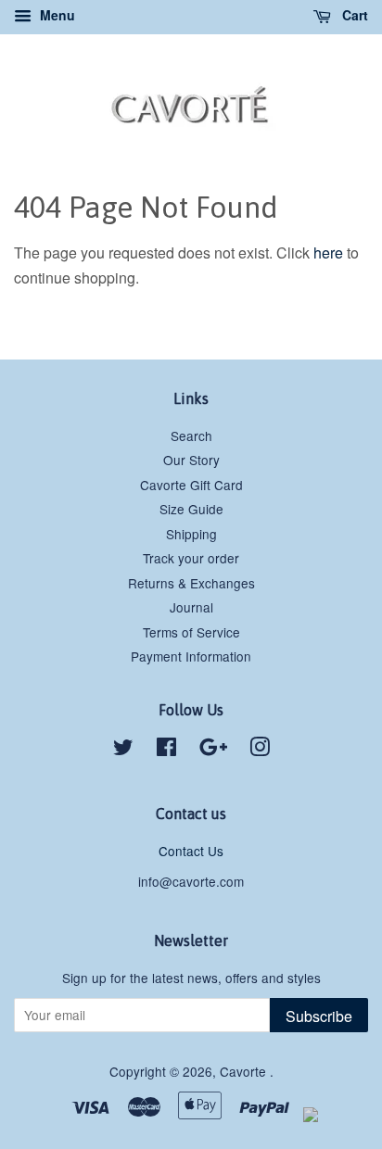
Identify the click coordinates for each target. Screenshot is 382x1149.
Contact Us (191, 850)
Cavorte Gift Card (191, 484)
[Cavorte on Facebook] (166, 749)
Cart (353, 15)
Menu (55, 15)
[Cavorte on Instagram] (259, 749)
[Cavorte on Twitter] (123, 749)
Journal (191, 607)
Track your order (191, 558)
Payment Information (191, 656)
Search (191, 435)
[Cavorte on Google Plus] (213, 749)
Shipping (191, 533)
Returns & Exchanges (191, 583)
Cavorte (245, 1071)
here (328, 252)
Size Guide (191, 508)
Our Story (191, 459)
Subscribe (319, 1016)
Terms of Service (191, 632)
